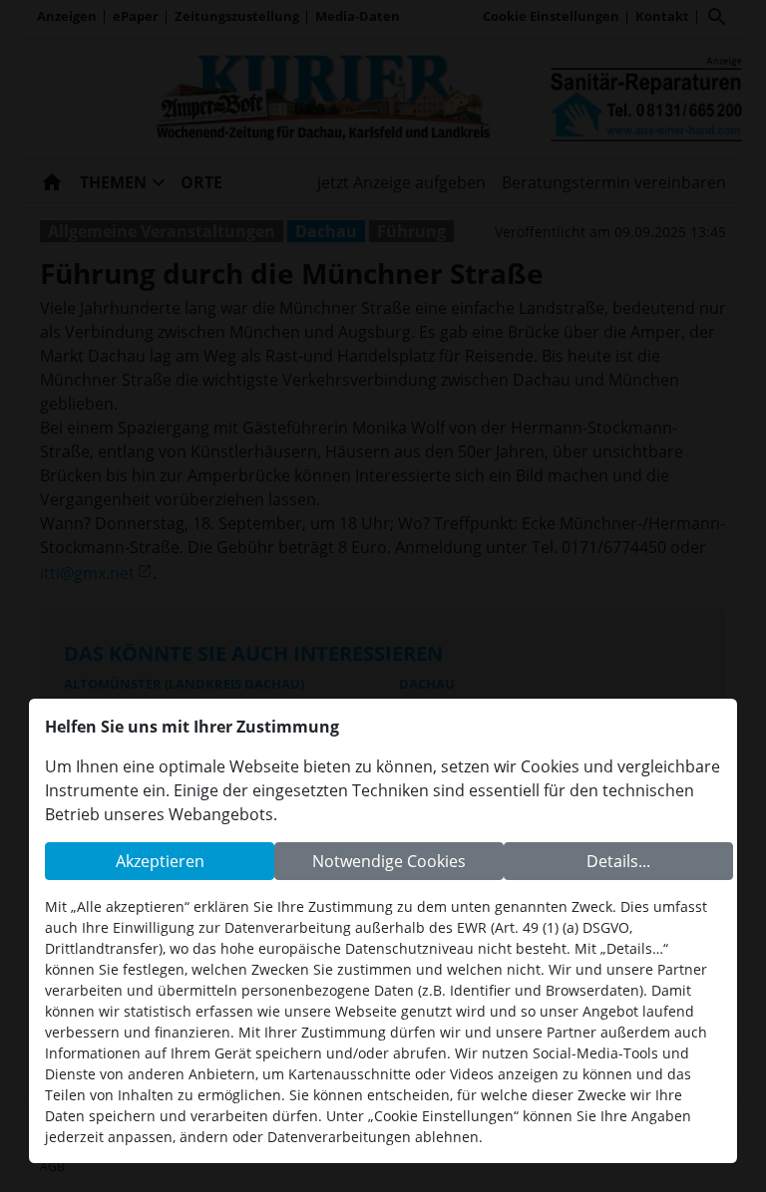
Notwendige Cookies (389, 861)
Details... (618, 861)
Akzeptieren (160, 861)
